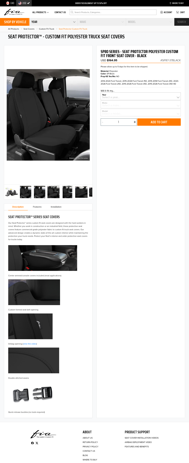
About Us (88, 437)
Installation (56, 207)
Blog (85, 455)
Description (18, 207)
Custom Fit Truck (46, 29)
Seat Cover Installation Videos (142, 437)
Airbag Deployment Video (138, 442)
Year (104, 94)
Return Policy (90, 442)
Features (37, 207)
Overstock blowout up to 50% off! (91, 3)
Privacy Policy (90, 446)
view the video (29, 343)
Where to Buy (90, 459)
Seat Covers (29, 29)
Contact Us (89, 450)
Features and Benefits (137, 446)
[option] (10, 3)
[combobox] (53, 22)
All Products (13, 29)
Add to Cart (159, 122)
